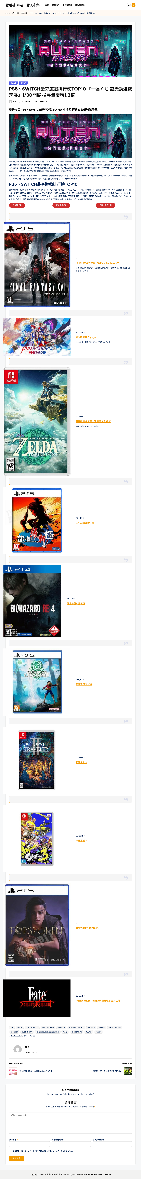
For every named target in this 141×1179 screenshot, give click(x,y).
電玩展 (65, 1032)
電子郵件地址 (58, 1139)
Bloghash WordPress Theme (97, 1174)
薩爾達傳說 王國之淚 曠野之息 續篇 (93, 421)
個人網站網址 (98, 1139)
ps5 (12, 1027)
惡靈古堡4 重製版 (48, 1027)
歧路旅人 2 (81, 762)
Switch (19, 1027)
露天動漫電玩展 (77, 1032)
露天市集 (89, 1032)
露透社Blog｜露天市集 (23, 5)
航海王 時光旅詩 (27, 1032)
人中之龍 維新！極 (85, 522)
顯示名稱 (13, 1139)
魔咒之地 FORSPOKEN (87, 928)
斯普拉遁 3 (81, 840)
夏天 (27, 1047)
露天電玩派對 (61, 205)
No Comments (41, 102)
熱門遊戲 (102, 1027)
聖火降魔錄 (14, 1032)
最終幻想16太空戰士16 (76, 1027)
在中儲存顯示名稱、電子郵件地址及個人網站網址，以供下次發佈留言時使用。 (44, 1151)
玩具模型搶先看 (105, 205)
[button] (30, 1052)
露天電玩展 (17, 205)
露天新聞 (23, 83)
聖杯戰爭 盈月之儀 (115, 1027)
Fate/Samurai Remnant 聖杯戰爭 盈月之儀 (98, 1000)
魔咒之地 (98, 1032)
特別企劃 (13, 83)
